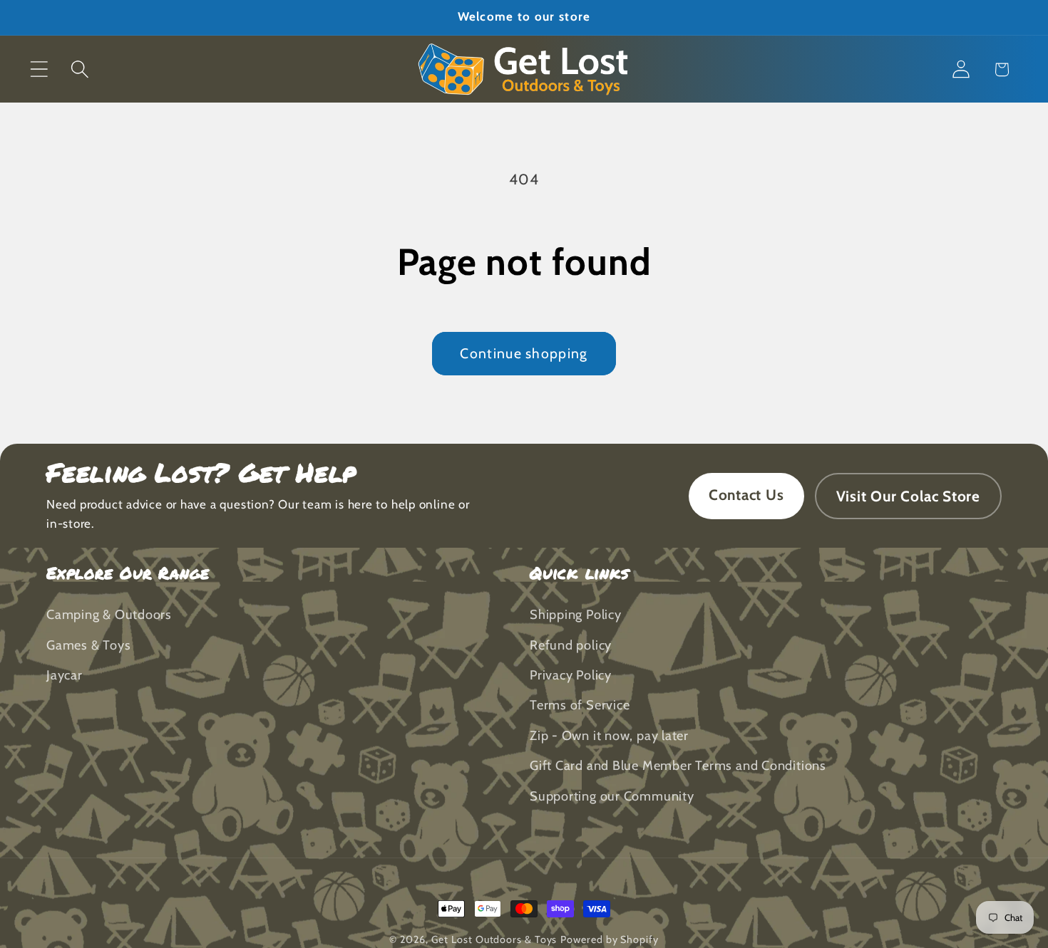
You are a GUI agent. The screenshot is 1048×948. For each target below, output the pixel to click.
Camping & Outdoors (109, 615)
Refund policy (571, 645)
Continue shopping (523, 353)
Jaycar (64, 675)
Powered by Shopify (609, 939)
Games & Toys (88, 645)
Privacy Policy (571, 675)
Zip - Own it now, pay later (609, 735)
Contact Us (746, 495)
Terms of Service (580, 705)
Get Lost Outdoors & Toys (494, 939)
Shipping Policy (576, 615)
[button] (39, 69)
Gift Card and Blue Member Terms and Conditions (678, 766)
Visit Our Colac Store (908, 496)
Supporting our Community (612, 796)
